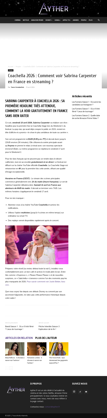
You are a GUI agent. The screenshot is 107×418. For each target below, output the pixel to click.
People (83, 20)
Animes (76, 20)
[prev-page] (6, 368)
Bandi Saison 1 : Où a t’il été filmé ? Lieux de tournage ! (19, 327)
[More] (84, 310)
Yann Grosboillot (17, 87)
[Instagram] (74, 392)
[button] (99, 20)
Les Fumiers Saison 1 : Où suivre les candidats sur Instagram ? (86, 103)
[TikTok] (80, 392)
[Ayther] (53, 8)
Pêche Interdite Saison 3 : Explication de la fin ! (49, 327)
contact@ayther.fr (52, 406)
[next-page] (11, 368)
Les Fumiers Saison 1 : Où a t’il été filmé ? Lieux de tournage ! (86, 110)
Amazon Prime (37, 20)
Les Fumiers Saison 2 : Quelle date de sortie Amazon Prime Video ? (86, 116)
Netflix (26, 20)
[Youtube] (86, 392)
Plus (91, 20)
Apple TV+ (66, 20)
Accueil (10, 66)
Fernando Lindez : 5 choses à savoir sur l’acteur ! (34, 360)
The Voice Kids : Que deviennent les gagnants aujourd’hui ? (58, 360)
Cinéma (17, 20)
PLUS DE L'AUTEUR (46, 338)
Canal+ (57, 20)
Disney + (49, 20)
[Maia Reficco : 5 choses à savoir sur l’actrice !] (14, 348)
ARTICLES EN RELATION (19, 338)
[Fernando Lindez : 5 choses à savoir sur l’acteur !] (36, 348)
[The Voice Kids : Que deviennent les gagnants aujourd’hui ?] (58, 348)
